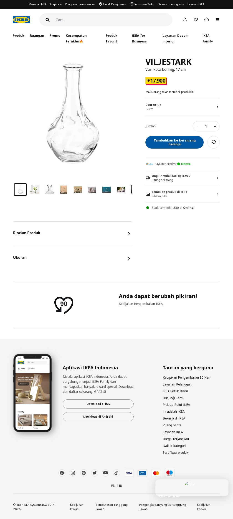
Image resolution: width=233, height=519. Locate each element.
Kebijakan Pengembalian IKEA (141, 303)
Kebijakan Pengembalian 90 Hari (186, 377)
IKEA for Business (139, 38)
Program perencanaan (80, 4)
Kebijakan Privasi (76, 507)
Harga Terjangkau (176, 439)
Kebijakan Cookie (203, 507)
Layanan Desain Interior (175, 38)
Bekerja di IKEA (174, 418)
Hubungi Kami (173, 398)
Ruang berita (172, 425)
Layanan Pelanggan (177, 384)
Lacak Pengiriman (114, 4)
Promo (55, 35)
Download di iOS (98, 404)
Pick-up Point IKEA (176, 404)
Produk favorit (111, 38)
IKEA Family (208, 38)
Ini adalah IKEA (174, 411)
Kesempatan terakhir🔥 (76, 38)
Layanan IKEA (195, 4)
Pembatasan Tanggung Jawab (112, 507)
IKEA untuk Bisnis (175, 391)
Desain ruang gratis (171, 4)
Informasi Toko (144, 4)
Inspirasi (56, 4)
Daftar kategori (174, 445)
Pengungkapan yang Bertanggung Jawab (162, 507)
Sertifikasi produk (175, 452)
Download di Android (98, 417)
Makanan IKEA (38, 4)
